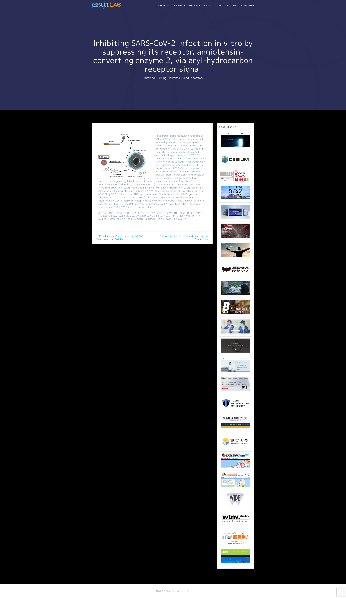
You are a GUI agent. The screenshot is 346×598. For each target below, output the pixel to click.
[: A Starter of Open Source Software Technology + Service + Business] (235, 391)
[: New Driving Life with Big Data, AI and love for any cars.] (235, 218)
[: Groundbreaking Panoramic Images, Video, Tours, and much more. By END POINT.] (235, 295)
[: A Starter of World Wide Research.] (235, 147)
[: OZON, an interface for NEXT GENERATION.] (235, 352)
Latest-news (247, 5)
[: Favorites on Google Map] (235, 467)
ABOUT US (230, 5)
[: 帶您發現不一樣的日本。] (235, 563)
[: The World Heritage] (235, 238)
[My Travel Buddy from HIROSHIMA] (235, 314)
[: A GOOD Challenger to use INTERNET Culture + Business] (235, 372)
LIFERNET (163, 5)
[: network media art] (235, 525)
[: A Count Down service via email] (234, 180)
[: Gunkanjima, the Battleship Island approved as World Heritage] (235, 199)
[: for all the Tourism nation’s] (235, 429)
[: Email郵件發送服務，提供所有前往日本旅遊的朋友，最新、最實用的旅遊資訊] (235, 544)
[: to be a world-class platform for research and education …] (235, 448)
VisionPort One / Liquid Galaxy (192, 5)
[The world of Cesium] (235, 166)
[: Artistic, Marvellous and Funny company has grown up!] (235, 276)
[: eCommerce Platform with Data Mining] (235, 333)
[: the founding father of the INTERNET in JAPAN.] (235, 506)
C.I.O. (219, 5)
